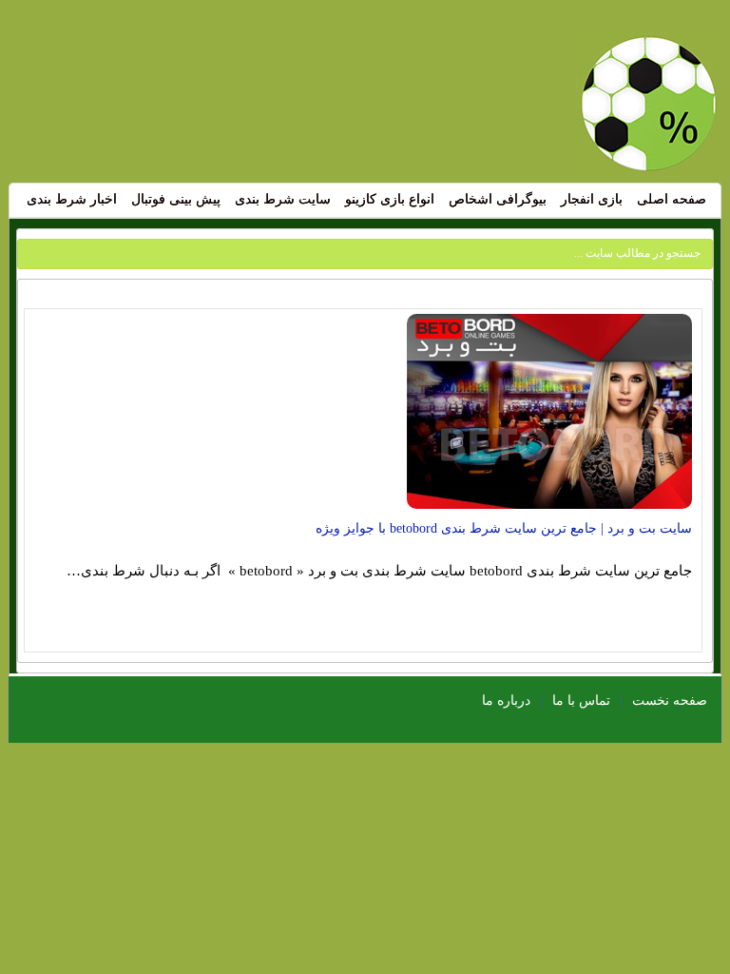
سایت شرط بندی (283, 199)
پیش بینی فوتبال (176, 199)
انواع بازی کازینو (389, 199)
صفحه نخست (669, 700)
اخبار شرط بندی (72, 199)
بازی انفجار (592, 199)
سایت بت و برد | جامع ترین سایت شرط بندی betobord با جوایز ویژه (504, 528)
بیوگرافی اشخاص (498, 199)
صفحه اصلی (671, 199)
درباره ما (506, 700)
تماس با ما (581, 700)
